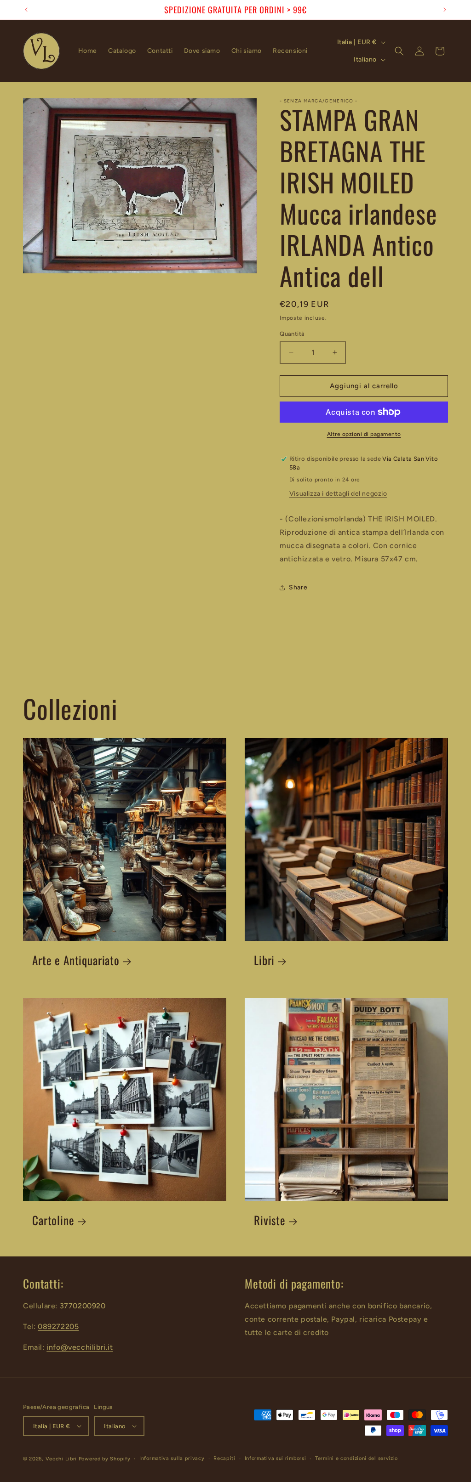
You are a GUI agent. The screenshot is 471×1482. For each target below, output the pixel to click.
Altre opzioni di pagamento (364, 434)
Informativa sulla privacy (172, 1458)
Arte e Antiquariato (76, 960)
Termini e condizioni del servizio (356, 1458)
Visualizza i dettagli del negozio (338, 494)
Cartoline (53, 1220)
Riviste (270, 1220)
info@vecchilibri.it (79, 1347)
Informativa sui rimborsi (275, 1458)
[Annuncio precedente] (26, 9)
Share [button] (298, 587)
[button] (399, 51)
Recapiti (224, 1458)
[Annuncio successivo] (445, 9)
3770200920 (83, 1305)
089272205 (58, 1326)
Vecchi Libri (61, 1459)
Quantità (292, 333)
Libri (264, 960)
